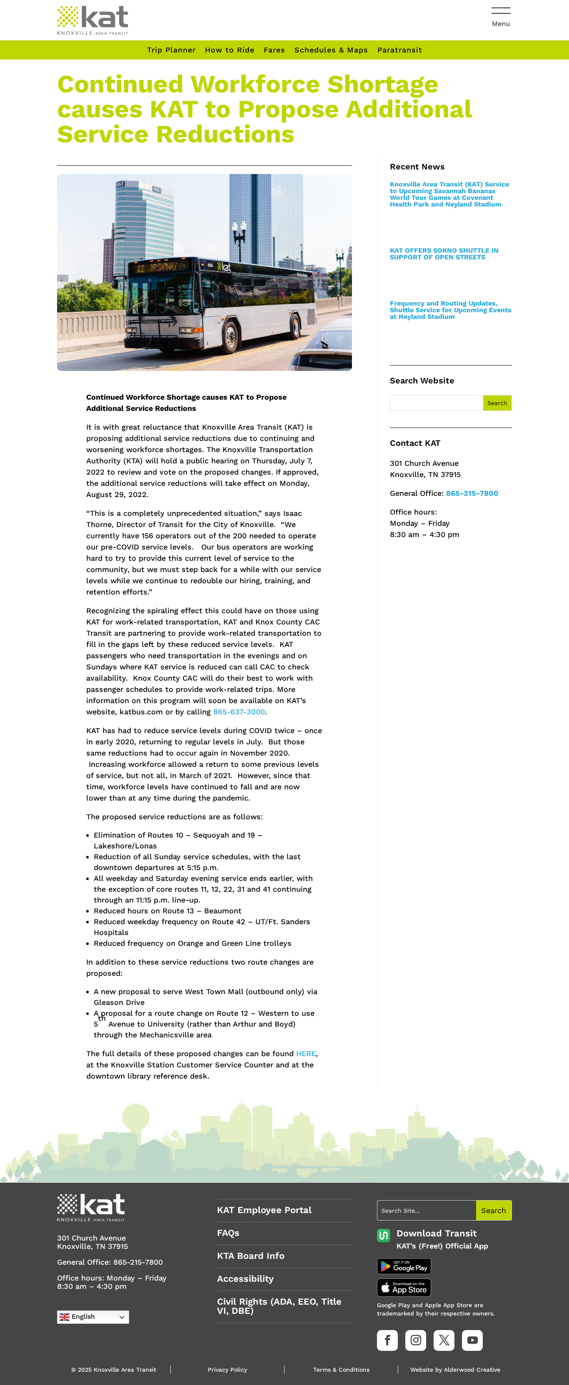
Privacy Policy (227, 1369)
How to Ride (230, 50)
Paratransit (399, 50)
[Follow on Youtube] (472, 1340)
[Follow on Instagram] (415, 1340)
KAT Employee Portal (264, 1210)
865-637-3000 (239, 711)
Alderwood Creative (472, 1369)
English (82, 1316)
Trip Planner (171, 50)
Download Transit (437, 1233)
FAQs (228, 1233)
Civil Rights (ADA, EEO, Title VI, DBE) (279, 1306)
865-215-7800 (472, 493)
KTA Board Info (250, 1256)
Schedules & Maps (331, 50)
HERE (306, 1053)
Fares (274, 50)
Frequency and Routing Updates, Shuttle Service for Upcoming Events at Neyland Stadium (451, 310)
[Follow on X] (444, 1340)
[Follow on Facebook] (387, 1340)
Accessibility (245, 1278)
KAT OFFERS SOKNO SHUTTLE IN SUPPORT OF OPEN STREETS (444, 253)
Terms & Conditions (341, 1369)
